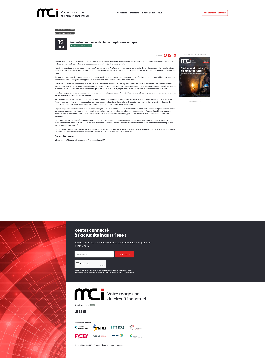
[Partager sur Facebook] (165, 56)
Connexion (121, 345)
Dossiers (134, 12)
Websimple (111, 345)
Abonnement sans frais (215, 12)
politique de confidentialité (125, 272)
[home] (63, 12)
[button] (160, 12)
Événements (148, 12)
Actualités (122, 12)
